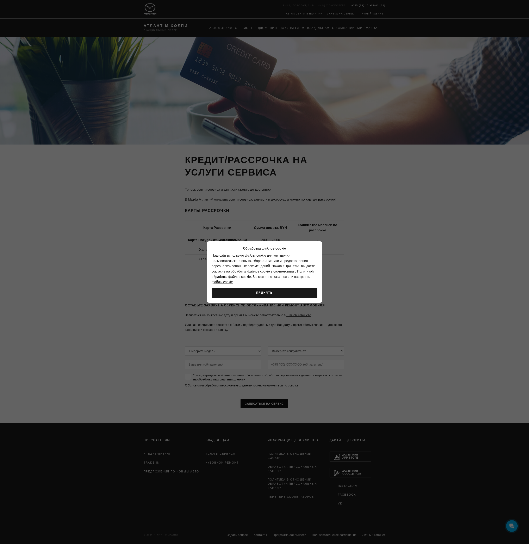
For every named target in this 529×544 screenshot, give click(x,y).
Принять (264, 292)
